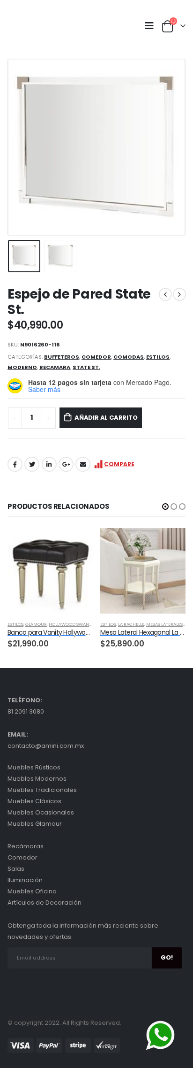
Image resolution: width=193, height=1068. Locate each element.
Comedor (96, 357)
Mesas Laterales (164, 624)
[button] (165, 506)
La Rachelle (131, 624)
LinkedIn (49, 464)
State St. (86, 367)
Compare (119, 464)
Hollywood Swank (70, 624)
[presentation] (19, 147)
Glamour (36, 624)
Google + (66, 464)
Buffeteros (61, 357)
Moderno (22, 367)
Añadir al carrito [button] (77, 543)
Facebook (14, 464)
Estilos (158, 357)
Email (82, 464)
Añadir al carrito (106, 417)
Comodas (128, 357)
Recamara (54, 367)
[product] (50, 571)
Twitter (31, 464)
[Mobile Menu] (152, 26)
